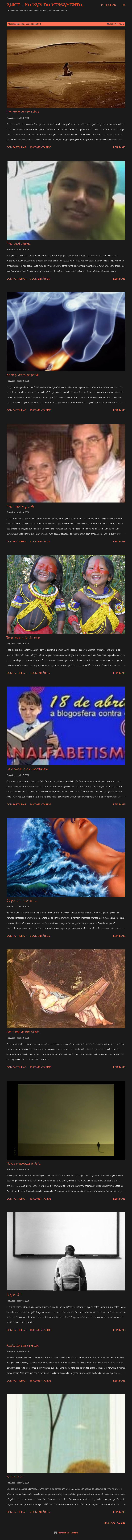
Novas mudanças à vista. (24, 1163)
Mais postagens (114, 1522)
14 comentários (40, 804)
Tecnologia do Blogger (67, 1533)
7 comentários (40, 1512)
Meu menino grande (20, 506)
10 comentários (40, 1330)
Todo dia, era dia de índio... (24, 638)
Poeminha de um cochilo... (24, 1032)
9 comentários (40, 278)
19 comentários (40, 147)
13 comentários (40, 1067)
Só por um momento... (22, 900)
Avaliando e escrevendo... (23, 1345)
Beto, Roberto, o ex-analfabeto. (27, 769)
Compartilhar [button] (16, 147)
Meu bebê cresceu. (19, 243)
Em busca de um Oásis (23, 112)
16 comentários (40, 1380)
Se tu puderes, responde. (23, 375)
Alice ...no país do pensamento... (46, 5)
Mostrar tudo (115, 24)
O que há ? (14, 1295)
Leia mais (119, 147)
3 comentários (40, 673)
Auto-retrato (15, 1477)
